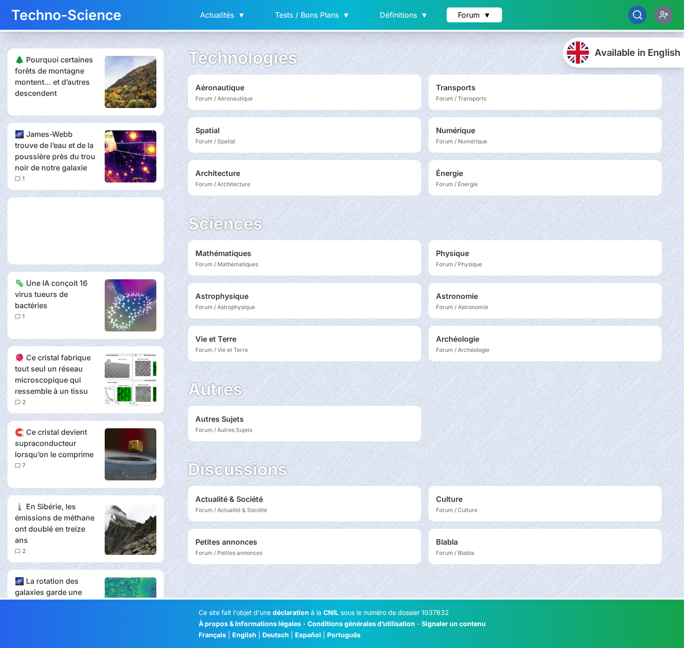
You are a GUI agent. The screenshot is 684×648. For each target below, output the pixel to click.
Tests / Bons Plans (312, 15)
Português (344, 635)
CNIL (331, 612)
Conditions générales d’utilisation (361, 624)
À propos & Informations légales (250, 624)
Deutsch (275, 635)
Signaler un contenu (454, 624)
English (244, 635)
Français (212, 635)
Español (308, 635)
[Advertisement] (85, 230)
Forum (474, 15)
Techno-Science (66, 15)
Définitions (404, 15)
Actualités (222, 15)
